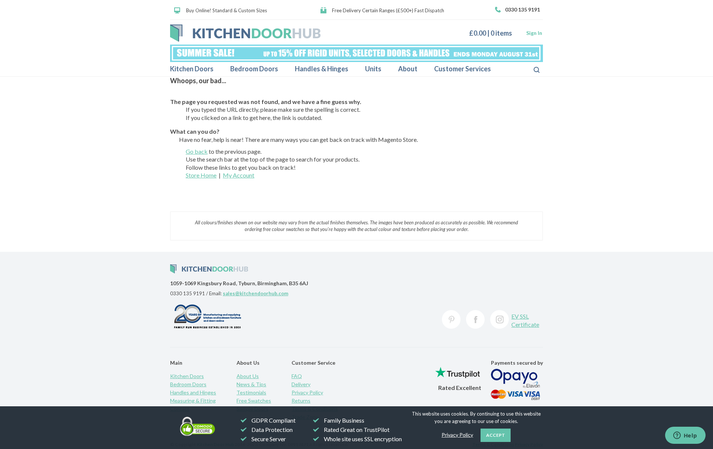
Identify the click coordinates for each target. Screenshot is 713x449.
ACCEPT (495, 435)
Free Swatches (254, 400)
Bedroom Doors (254, 69)
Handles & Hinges (321, 69)
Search (530, 69)
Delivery (301, 384)
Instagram (499, 319)
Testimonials (251, 392)
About (407, 69)
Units (373, 69)
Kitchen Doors (192, 69)
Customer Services (462, 69)
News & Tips (251, 384)
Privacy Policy (307, 392)
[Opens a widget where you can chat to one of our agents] (685, 436)
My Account (238, 175)
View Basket (493, 33)
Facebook (475, 319)
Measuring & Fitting (193, 400)
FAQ (297, 376)
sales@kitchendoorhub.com (255, 293)
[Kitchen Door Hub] (245, 33)
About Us (248, 376)
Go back (197, 151)
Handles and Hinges (193, 392)
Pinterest (451, 319)
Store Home (201, 175)
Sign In (534, 33)
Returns (301, 400)
